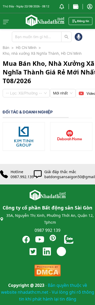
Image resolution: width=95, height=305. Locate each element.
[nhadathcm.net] (45, 24)
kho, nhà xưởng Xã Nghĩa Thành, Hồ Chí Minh (42, 53)
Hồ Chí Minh (26, 47)
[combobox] (24, 93)
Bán (6, 47)
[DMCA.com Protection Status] (47, 271)
